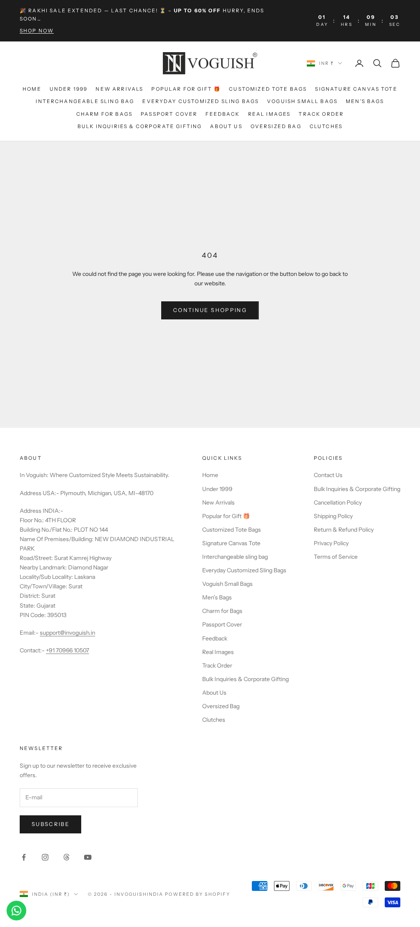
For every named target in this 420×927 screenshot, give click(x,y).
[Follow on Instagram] (45, 857)
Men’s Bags (365, 101)
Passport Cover (169, 114)
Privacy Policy (331, 543)
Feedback (222, 114)
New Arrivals (119, 89)
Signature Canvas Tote (356, 89)
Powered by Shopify (197, 894)
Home (32, 89)
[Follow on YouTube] (88, 857)
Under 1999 (69, 89)
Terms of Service (336, 556)
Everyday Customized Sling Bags (200, 101)
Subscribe (50, 824)
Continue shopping (210, 310)
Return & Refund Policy (344, 529)
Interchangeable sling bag (85, 101)
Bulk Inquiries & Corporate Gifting (140, 126)
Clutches (326, 126)
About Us (226, 126)
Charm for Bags (104, 114)
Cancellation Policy (338, 502)
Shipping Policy (333, 516)
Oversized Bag (276, 126)
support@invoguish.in (67, 632)
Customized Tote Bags (268, 89)
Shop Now (37, 31)
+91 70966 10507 (67, 650)
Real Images (269, 114)
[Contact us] (16, 910)
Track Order (321, 114)
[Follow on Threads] (66, 857)
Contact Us (328, 475)
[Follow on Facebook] (24, 857)
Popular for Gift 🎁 (186, 89)
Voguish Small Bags (302, 101)
